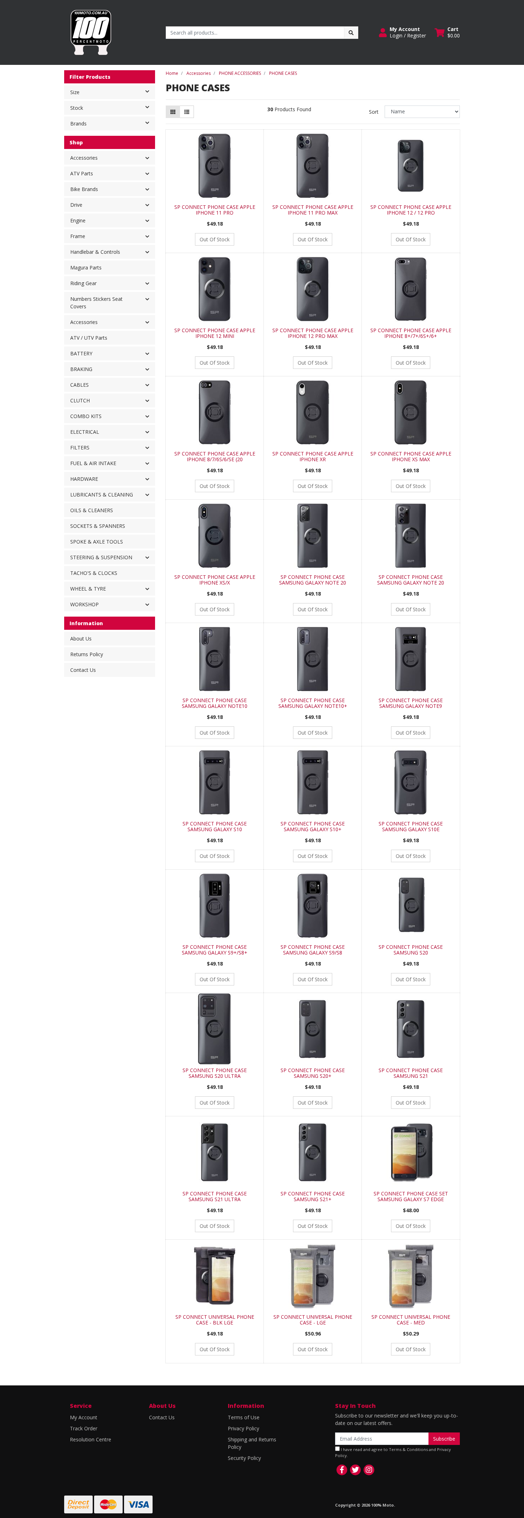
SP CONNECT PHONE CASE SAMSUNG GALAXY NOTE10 (214, 703)
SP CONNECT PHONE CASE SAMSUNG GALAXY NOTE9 (411, 703)
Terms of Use (244, 1417)
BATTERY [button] (81, 353)
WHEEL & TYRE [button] (88, 588)
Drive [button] (76, 204)
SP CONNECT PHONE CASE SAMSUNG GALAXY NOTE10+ (312, 703)
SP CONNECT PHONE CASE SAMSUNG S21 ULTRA (215, 1196)
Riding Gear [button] (83, 283)
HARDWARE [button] (84, 478)
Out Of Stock (215, 239)
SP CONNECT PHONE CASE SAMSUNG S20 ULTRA (215, 1073)
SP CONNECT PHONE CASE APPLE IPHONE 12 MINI (214, 333)
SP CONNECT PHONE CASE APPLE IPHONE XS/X (214, 579)
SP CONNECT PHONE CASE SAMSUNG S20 (411, 949)
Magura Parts (86, 267)
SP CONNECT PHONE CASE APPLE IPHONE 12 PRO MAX (312, 333)
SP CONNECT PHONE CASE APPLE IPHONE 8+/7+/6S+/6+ (410, 333)
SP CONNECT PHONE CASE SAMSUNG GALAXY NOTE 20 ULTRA (410, 582)
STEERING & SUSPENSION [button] (101, 557)
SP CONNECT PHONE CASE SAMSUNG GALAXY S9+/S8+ (214, 949)
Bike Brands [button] (84, 189)
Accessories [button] (84, 157)
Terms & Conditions (408, 1449)
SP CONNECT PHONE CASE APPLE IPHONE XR (312, 456)
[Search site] (351, 32)
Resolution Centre (90, 1439)
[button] (402, 32)
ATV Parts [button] (81, 173)
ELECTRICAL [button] (84, 431)
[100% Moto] (91, 32)
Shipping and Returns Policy (252, 1443)
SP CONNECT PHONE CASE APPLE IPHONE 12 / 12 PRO (410, 210)
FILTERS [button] (79, 447)
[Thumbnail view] (173, 112)
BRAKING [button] (81, 369)
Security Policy (244, 1458)
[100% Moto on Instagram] (369, 1470)
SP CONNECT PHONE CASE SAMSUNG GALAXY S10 (215, 826)
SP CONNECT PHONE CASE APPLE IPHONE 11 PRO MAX (312, 210)
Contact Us (83, 670)
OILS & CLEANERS (91, 510)
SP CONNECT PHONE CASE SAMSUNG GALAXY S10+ (313, 826)
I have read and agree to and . (393, 1452)
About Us (81, 638)
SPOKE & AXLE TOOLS (96, 541)
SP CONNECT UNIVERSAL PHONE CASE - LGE (312, 1319)
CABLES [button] (79, 384)
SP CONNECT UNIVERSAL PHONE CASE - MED (410, 1319)
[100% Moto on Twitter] (355, 1470)
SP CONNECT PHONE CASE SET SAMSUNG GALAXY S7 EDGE (411, 1196)
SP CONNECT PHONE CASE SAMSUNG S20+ (313, 1073)
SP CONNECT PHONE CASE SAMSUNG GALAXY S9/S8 (313, 949)
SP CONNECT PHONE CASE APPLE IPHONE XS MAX (410, 456)
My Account (83, 1417)
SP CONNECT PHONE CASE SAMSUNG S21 (411, 1073)
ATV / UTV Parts (88, 337)
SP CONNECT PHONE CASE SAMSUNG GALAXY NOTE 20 (312, 579)
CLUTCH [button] (80, 400)
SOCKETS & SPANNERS (97, 526)
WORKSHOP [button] (84, 604)
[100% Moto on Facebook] (342, 1470)
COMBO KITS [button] (86, 416)
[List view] (187, 112)
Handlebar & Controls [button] (95, 251)
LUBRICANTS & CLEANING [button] (101, 494)
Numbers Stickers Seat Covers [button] (96, 302)
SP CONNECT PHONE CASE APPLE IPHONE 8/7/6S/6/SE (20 (214, 456)
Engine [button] (78, 220)
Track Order (83, 1428)
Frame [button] (77, 236)
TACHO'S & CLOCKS (93, 573)
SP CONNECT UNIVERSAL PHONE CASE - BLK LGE (214, 1319)
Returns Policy (86, 654)
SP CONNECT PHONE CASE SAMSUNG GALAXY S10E (411, 826)
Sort (374, 111)
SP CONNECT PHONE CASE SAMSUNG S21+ (313, 1196)
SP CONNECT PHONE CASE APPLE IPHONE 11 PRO (214, 210)
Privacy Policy (243, 1428)
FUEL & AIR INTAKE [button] (93, 463)
